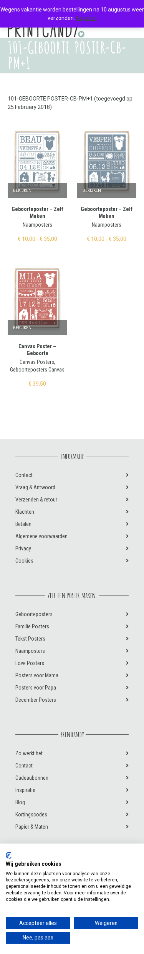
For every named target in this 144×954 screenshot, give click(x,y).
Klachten (24, 512)
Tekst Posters (30, 639)
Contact (24, 475)
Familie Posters (32, 626)
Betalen (23, 524)
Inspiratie (25, 790)
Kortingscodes (31, 814)
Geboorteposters (34, 614)
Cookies (24, 561)
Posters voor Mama (36, 675)
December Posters (35, 700)
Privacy (23, 548)
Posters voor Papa (35, 688)
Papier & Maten (31, 827)
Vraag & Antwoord (35, 487)
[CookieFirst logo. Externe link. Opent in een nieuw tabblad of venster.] (9, 855)
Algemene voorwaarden (41, 536)
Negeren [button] (86, 18)
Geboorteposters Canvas (37, 370)
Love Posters (29, 663)
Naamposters (37, 225)
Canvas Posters (37, 362)
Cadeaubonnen (31, 778)
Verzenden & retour (36, 499)
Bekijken (22, 190)
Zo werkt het (29, 753)
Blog (20, 802)
